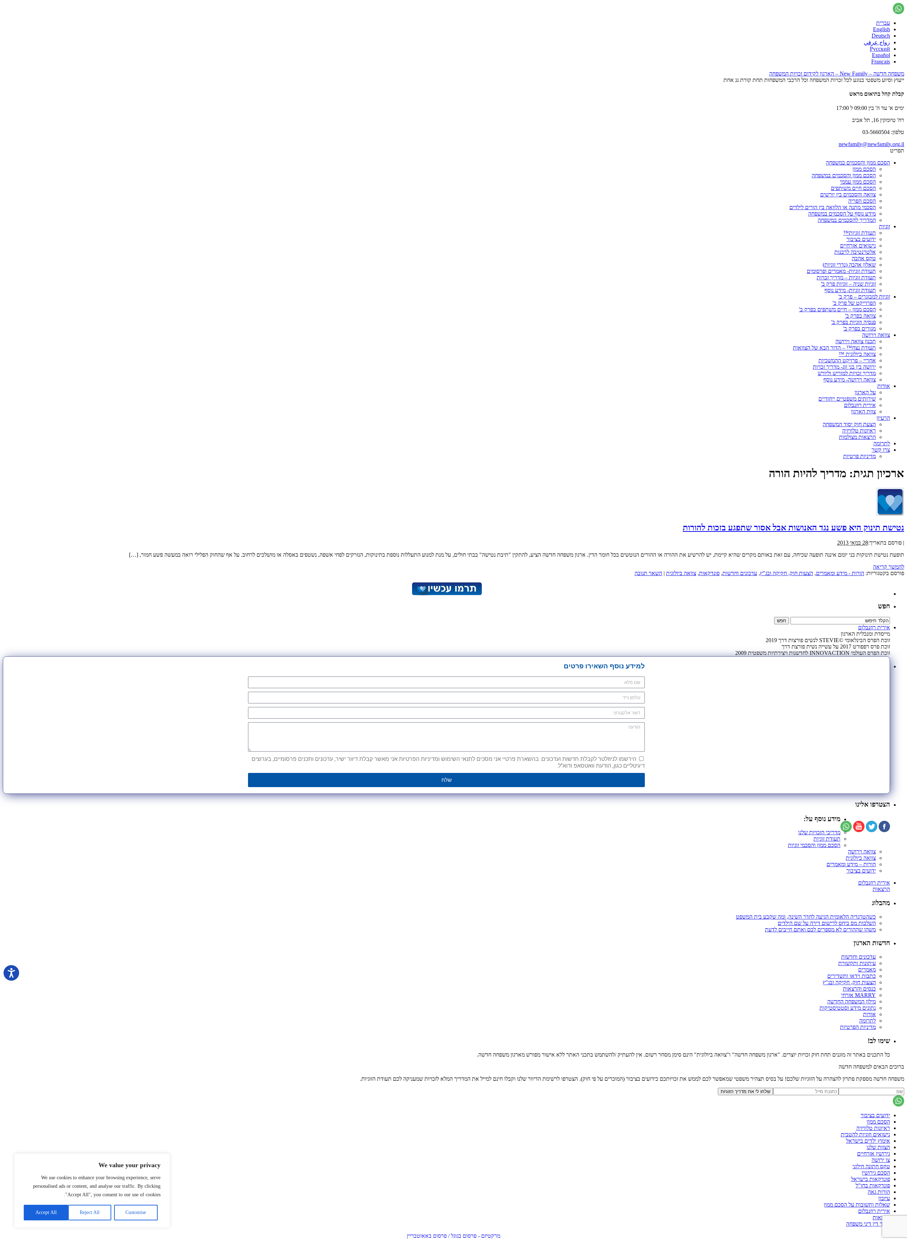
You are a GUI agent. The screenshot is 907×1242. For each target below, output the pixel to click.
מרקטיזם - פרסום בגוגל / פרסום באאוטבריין (453, 1236)
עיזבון (884, 1198)
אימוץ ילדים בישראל (868, 1141)
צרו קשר (881, 450)
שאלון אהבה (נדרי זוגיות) (849, 265)
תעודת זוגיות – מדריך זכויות (846, 277)
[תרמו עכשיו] (446, 594)
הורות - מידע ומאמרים (840, 573)
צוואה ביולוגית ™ (857, 354)
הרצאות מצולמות (857, 437)
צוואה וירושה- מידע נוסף (849, 380)
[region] (92, 1190)
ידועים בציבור (861, 239)
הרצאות (881, 889)
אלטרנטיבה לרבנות (855, 252)
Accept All (46, 1212)
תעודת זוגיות (826, 839)
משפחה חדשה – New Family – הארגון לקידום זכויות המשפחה (836, 74)
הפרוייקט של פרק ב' (854, 303)
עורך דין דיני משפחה (868, 1224)
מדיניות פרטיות (859, 456)
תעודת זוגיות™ (859, 233)
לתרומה (881, 443)
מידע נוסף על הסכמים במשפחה (842, 214)
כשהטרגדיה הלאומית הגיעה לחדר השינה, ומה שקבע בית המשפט (806, 917)
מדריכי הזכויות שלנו (819, 832)
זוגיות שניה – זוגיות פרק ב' (848, 284)
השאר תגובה (648, 573)
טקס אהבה (864, 258)
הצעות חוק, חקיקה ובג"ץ (786, 573)
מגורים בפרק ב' (859, 328)
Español (881, 55)
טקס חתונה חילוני (871, 1166)
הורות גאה (879, 1192)
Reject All (90, 1212)
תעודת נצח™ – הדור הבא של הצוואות (834, 348)
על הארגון (865, 392)
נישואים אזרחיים (858, 246)
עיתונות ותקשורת (857, 963)
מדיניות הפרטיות (858, 1027)
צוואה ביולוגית (681, 573)
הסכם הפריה (862, 201)
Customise (135, 1212)
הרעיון (883, 418)
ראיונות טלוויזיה (859, 431)
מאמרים (867, 970)
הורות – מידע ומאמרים (851, 864)
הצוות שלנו (878, 1147)
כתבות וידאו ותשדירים (851, 976)
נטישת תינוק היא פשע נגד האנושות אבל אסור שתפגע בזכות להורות (793, 527)
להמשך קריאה (888, 567)
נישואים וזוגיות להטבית (865, 1134)
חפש (884, 606)
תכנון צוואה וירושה (855, 341)
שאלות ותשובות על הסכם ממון (857, 1205)
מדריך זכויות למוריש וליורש (847, 373)
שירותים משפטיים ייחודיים (847, 399)
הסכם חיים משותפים (853, 188)
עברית (883, 23)
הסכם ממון (864, 169)
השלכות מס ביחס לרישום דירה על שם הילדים (827, 923)
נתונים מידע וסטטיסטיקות (847, 1008)
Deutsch (881, 36)
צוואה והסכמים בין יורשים (848, 194)
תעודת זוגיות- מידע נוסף (850, 290)
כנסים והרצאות (859, 989)
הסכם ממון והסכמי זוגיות (814, 845)
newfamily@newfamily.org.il (871, 144)
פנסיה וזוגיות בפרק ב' (853, 322)
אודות (883, 386)
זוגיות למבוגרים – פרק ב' (864, 297)
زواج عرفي (877, 42)
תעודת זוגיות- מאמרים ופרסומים (841, 271)
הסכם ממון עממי (858, 182)
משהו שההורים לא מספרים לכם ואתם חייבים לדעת (820, 929)
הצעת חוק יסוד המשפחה (849, 424)
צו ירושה (881, 1160)
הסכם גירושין (876, 1173)
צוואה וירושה (876, 335)
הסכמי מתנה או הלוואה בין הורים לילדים (832, 207)
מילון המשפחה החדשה (851, 1001)
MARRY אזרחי (858, 995)
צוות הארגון (863, 411)
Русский (880, 49)
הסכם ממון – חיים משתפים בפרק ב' (837, 309)
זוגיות (884, 226)
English (881, 29)
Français (880, 62)
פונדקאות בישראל (870, 1179)
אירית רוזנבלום (860, 405)
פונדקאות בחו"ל (873, 1185)
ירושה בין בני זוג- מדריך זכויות (844, 367)
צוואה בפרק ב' (860, 316)
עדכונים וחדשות (739, 573)
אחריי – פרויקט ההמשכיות (847, 360)
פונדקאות (709, 573)
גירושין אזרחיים (873, 1154)
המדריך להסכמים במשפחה (847, 220)
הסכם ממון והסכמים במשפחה (858, 163)
